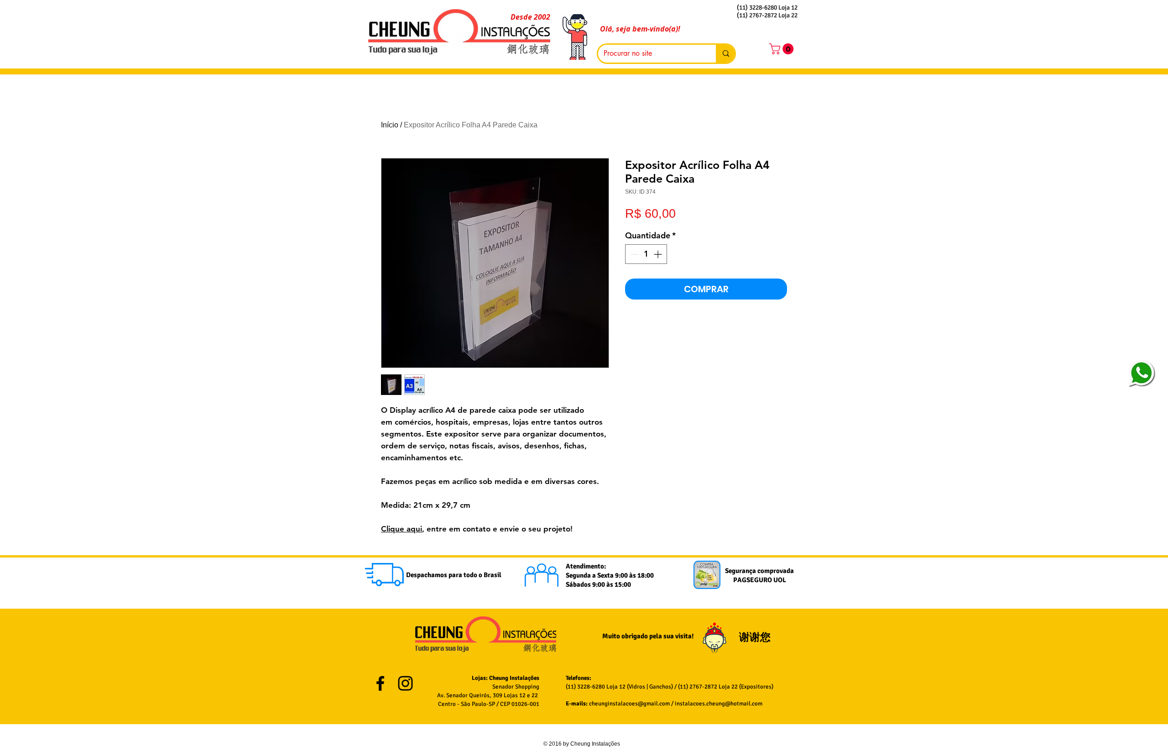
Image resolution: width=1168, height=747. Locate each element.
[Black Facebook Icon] (380, 683)
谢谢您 (756, 637)
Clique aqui (401, 528)
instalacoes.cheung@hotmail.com (718, 703)
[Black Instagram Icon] (405, 683)
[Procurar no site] (725, 54)
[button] (782, 48)
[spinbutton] (646, 254)
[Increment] (659, 254)
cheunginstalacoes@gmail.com (629, 703)
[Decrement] (633, 254)
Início (389, 125)
